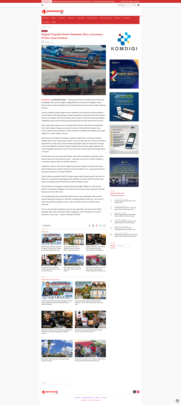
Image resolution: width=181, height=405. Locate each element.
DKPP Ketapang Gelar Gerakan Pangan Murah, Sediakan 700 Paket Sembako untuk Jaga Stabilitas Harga (125, 215)
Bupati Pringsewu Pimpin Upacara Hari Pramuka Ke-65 (125, 201)
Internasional (92, 18)
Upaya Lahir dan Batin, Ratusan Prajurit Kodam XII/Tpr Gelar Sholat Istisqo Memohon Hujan (125, 222)
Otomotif (46, 22)
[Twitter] (134, 392)
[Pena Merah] (52, 11)
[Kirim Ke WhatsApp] (104, 225)
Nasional (62, 18)
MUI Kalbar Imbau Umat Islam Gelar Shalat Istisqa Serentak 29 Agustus (72, 269)
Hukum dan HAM (106, 18)
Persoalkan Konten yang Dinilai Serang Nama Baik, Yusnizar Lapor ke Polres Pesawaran (50, 269)
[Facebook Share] (89, 225)
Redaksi (47, 41)
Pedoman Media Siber (88, 397)
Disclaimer (104, 397)
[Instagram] (138, 392)
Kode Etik (77, 397)
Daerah (70, 18)
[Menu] (42, 5)
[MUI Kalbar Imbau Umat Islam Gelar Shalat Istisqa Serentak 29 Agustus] (74, 260)
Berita (53, 18)
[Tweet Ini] (93, 225)
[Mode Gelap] (139, 5)
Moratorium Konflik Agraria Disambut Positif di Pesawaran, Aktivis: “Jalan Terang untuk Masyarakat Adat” (60, 1)
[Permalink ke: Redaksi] (42, 42)
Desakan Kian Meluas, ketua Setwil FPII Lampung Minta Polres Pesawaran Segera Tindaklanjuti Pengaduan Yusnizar (133, 1)
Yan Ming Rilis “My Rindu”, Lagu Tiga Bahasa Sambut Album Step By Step (125, 208)
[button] (135, 4)
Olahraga (127, 18)
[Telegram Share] (100, 225)
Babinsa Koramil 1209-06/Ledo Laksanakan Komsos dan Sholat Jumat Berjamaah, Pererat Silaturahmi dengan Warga (125, 228)
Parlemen (80, 18)
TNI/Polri (117, 18)
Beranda (46, 18)
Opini (54, 22)
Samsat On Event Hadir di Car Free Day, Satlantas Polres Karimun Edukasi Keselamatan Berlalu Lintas (95, 269)
